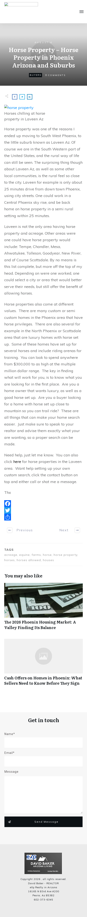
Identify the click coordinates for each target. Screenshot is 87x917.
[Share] (43, 517)
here (17, 461)
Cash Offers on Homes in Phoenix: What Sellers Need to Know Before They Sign (43, 664)
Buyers (35, 75)
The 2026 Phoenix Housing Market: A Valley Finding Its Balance (43, 608)
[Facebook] (43, 503)
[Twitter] (43, 510)
